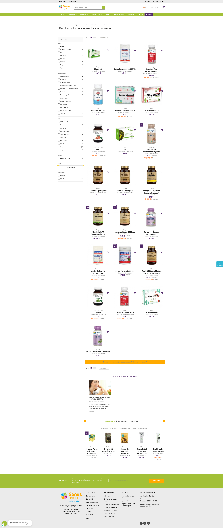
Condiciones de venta (110, 510)
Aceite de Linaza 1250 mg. (125, 232)
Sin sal (71, 144)
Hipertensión (71, 98)
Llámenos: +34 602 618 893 (148, 501)
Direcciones (125, 502)
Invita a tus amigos (92, 502)
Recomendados (110, 421)
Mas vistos (134, 421)
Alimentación (113, 428)
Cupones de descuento (129, 504)
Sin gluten (71, 137)
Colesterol (71, 79)
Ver (87, 37)
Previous (85, 421)
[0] (163, 8)
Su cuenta (125, 492)
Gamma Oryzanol (98, 110)
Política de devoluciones (111, 504)
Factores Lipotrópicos (98, 191)
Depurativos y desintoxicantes (71, 88)
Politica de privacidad (110, 507)
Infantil (134, 428)
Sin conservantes (71, 134)
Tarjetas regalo (126, 506)
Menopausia (71, 104)
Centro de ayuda (109, 516)
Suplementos (104, 428)
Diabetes (71, 92)
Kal (71, 52)
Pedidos (124, 498)
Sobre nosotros (90, 496)
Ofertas (88, 511)
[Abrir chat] (4, 523)
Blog (87, 518)
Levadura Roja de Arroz (125, 312)
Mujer (71, 179)
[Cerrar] (30, 522)
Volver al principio (138, 362)
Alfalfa (98, 312)
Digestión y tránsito (71, 95)
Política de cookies (109, 513)
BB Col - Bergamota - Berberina (98, 351)
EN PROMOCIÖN (122, 421)
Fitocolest (98, 69)
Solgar (71, 65)
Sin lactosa (71, 140)
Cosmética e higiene (124, 428)
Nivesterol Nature (152, 110)
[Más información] (105, 56)
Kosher (71, 125)
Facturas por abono (128, 500)
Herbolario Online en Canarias (71, 509)
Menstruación (71, 107)
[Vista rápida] (101, 56)
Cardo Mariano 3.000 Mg (124, 271)
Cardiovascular (71, 76)
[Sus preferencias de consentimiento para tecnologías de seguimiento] (2, 525)
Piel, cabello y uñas (71, 110)
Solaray (71, 62)
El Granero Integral (71, 49)
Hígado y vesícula (71, 101)
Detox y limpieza (71, 158)
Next (164, 421)
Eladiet (71, 46)
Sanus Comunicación (74, 506)
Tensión (71, 114)
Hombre (71, 175)
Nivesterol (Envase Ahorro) (124, 110)
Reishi (98, 149)
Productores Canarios (92, 505)
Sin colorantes (71, 131)
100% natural (71, 122)
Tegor (71, 68)
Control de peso (71, 82)
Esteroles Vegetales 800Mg (125, 69)
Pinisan (71, 58)
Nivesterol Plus (152, 312)
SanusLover (89, 508)
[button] (20, 523)
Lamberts (71, 55)
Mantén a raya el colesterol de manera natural (99, 398)
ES (145, 7)
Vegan (71, 147)
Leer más (91, 411)
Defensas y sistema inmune (71, 85)
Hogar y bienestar (142, 428)
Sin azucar (71, 128)
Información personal (128, 496)
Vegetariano (71, 150)
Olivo (125, 149)
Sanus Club (89, 499)
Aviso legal (107, 496)
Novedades (89, 514)
